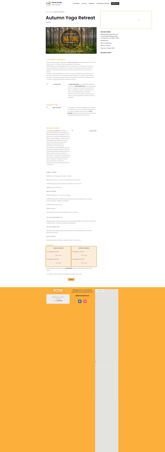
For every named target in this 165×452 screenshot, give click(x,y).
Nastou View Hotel (74, 84)
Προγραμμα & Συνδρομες (103, 3)
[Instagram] (85, 301)
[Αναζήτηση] (139, 19)
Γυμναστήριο (76, 3)
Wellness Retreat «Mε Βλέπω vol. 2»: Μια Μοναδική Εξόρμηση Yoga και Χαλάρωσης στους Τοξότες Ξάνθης (109, 36)
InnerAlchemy (104, 40)
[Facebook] (79, 301)
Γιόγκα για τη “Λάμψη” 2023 (107, 48)
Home (47, 12)
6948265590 (68, 268)
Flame (49, 22)
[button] (94, 3)
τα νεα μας (84, 3)
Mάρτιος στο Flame (105, 45)
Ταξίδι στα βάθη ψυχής (106, 43)
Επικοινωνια (115, 3)
